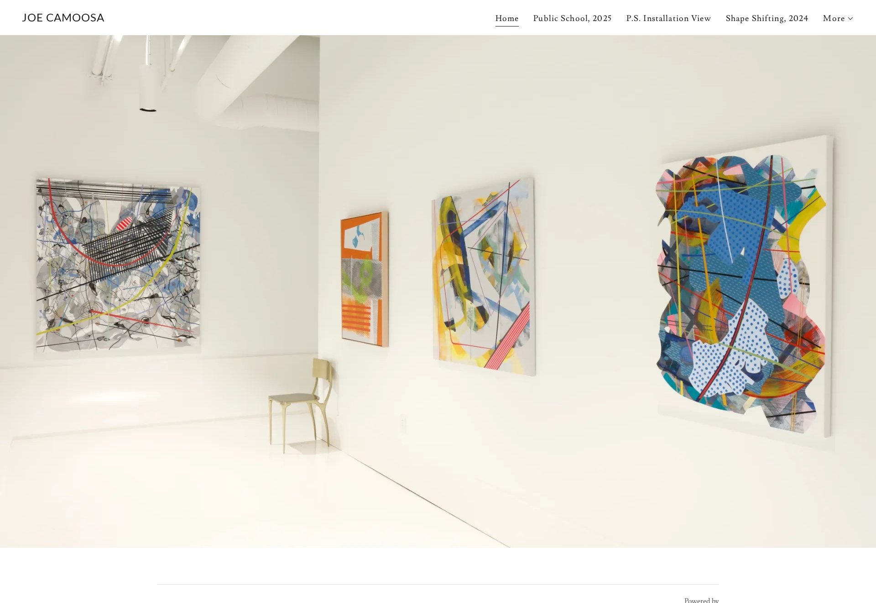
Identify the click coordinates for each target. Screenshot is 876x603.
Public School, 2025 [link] (572, 18)
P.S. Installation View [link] (668, 18)
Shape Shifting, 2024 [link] (767, 18)
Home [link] (507, 18)
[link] (63, 19)
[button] (838, 18)
